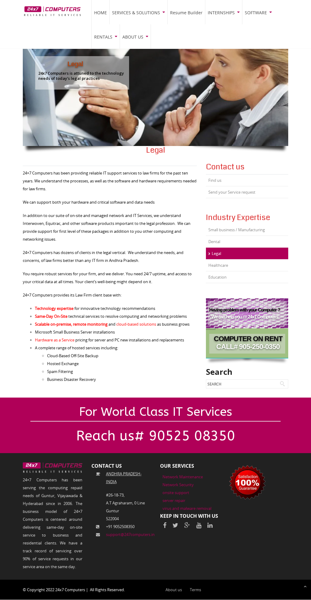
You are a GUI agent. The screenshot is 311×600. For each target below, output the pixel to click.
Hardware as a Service (54, 340)
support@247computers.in (130, 534)
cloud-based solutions (136, 324)
